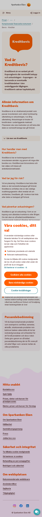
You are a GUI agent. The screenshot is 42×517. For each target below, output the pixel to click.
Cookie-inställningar (21, 290)
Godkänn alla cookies (21, 274)
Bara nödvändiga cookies (21, 282)
